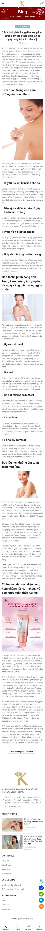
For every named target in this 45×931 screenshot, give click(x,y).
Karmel (20, 740)
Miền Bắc (5, 861)
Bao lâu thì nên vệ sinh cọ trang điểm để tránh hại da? (33, 821)
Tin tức (19, 16)
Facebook (6, 905)
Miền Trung (6, 865)
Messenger (6, 909)
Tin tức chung (29, 16)
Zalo (3, 900)
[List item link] (22, 806)
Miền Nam (6, 869)
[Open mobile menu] (3, 3)
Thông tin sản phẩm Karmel (13, 889)
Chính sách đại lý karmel (11, 885)
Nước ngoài (6, 874)
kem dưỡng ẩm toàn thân (22, 752)
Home (12, 16)
